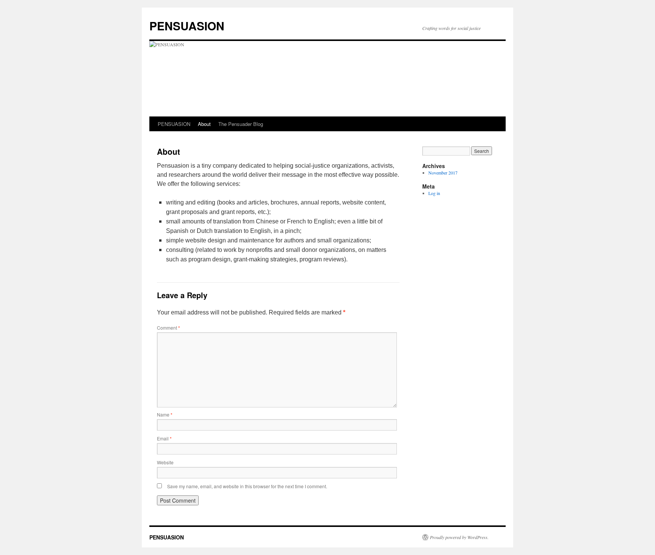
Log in (434, 193)
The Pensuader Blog (240, 123)
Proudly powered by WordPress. (459, 537)
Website (165, 462)
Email (164, 438)
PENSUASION (186, 25)
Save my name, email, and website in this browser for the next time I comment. (247, 486)
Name (164, 414)
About (204, 123)
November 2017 (443, 173)
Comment (168, 327)
